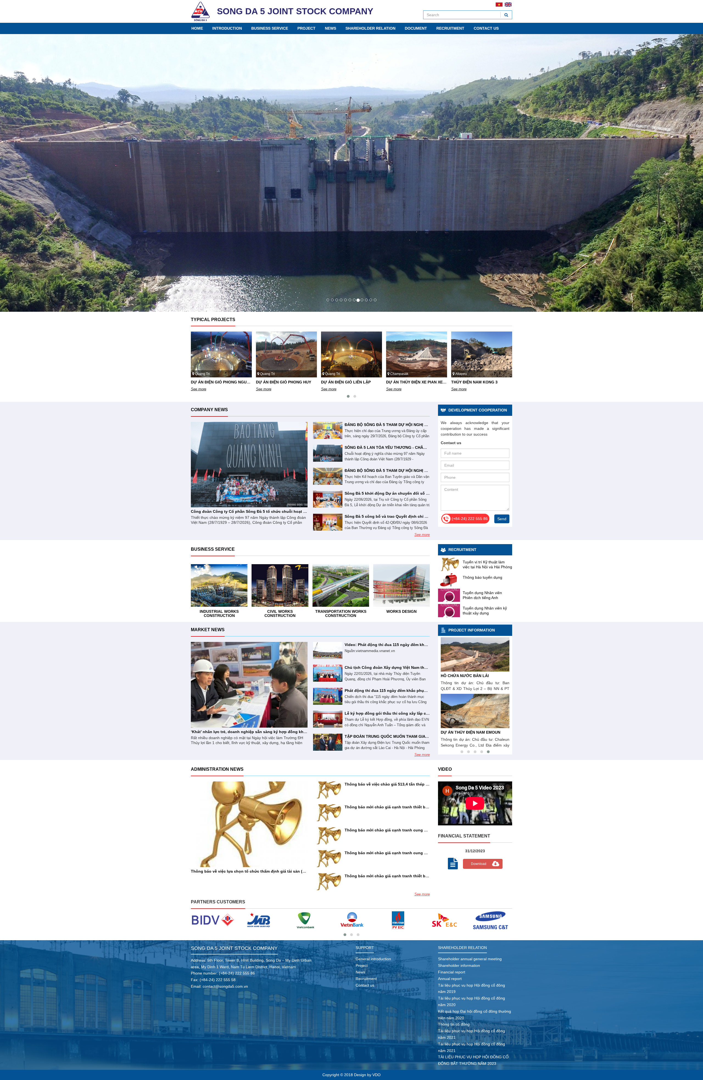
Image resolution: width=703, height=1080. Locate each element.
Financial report (451, 972)
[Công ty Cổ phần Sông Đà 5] (200, 11)
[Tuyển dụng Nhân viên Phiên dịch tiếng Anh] (449, 595)
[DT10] (351, 920)
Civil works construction (219, 613)
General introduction (373, 959)
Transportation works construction (280, 613)
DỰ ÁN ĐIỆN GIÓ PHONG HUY (218, 382)
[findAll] (506, 14)
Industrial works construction (401, 613)
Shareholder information (459, 965)
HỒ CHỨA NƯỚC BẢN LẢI (475, 382)
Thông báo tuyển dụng (482, 577)
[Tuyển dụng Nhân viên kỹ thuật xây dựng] (449, 610)
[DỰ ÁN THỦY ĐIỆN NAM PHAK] (475, 654)
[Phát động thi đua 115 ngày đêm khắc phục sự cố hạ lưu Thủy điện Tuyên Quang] (327, 696)
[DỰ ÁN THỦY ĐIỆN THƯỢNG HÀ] (475, 711)
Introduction (227, 28)
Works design (341, 611)
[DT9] (398, 920)
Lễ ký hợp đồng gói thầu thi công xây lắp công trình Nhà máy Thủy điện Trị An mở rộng (427, 713)
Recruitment (450, 28)
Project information (471, 630)
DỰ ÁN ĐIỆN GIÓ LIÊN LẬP (281, 382)
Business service (269, 28)
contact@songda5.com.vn (225, 986)
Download (478, 864)
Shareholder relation (370, 28)
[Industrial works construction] (401, 585)
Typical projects (213, 319)
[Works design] (341, 585)
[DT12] (259, 920)
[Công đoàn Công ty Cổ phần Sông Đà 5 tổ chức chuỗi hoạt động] (249, 465)
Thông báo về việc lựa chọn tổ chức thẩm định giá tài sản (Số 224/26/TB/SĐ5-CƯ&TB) (271, 871)
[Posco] (490, 920)
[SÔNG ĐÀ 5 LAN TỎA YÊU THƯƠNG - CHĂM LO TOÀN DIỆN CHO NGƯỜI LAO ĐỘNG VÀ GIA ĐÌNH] (327, 453)
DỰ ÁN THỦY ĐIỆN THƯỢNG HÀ (470, 732)
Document (416, 28)
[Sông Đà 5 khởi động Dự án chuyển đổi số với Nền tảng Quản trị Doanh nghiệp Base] (327, 499)
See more (198, 389)
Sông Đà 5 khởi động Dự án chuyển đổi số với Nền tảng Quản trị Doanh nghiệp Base (424, 493)
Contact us (486, 28)
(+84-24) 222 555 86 (237, 973)
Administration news (217, 769)
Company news (209, 409)
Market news (208, 629)
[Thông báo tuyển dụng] (449, 579)
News (330, 28)
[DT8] (444, 920)
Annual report (450, 978)
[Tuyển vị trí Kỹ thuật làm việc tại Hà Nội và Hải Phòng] (449, 564)
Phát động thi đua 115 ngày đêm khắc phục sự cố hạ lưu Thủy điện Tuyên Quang (421, 690)
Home (197, 28)
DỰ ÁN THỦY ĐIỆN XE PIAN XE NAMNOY (358, 382)
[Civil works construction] (219, 585)
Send (501, 519)
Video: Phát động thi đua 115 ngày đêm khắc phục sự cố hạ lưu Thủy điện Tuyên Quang (428, 644)
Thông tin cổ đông (454, 1024)
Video (445, 769)
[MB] (213, 920)
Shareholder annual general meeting (470, 959)
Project (306, 28)
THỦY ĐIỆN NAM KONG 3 (409, 382)
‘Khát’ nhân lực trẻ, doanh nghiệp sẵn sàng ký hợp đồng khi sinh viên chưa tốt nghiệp (272, 732)
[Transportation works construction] (280, 585)
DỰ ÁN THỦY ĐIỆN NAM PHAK (469, 675)
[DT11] (305, 920)
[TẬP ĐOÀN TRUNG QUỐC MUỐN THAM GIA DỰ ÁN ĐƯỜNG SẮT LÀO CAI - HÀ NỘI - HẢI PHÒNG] (327, 742)
